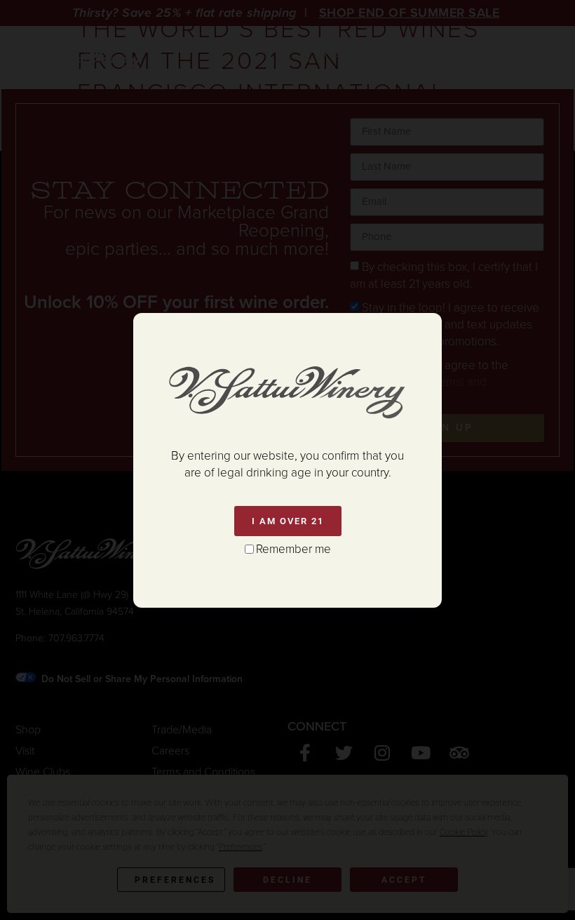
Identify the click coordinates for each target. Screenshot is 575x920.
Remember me (293, 549)
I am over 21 (288, 521)
